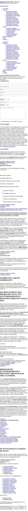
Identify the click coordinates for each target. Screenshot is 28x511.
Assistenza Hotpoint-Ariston (13, 29)
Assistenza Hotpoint (11, 35)
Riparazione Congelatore (12, 19)
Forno (1, 427)
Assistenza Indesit (10, 31)
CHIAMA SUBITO (5, 206)
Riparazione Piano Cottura (12, 22)
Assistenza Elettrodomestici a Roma (9, 438)
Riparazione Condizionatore (13, 15)
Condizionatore (4, 424)
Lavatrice (2, 434)
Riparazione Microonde (12, 18)
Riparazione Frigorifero (12, 12)
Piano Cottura (3, 435)
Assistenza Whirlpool (11, 28)
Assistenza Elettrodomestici (6, 208)
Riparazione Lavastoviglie (12, 14)
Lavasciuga (3, 431)
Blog (4, 38)
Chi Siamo (5, 8)
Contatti (5, 39)
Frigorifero (2, 430)
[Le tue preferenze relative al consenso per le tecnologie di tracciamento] (25, 508)
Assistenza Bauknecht (11, 33)
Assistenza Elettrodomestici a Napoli (9, 441)
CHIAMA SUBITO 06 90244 (7, 161)
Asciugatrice (3, 421)
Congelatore (3, 426)
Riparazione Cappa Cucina (12, 21)
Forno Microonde (4, 428)
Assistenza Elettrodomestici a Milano (9, 440)
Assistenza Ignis (10, 32)
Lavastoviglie (3, 433)
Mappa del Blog (7, 498)
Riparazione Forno (10, 17)
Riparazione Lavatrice (11, 11)
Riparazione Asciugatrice (12, 25)
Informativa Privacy (8, 499)
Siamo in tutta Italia (8, 36)
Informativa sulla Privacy (9, 146)
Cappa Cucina (3, 423)
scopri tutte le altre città (5, 442)
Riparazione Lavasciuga (12, 24)
